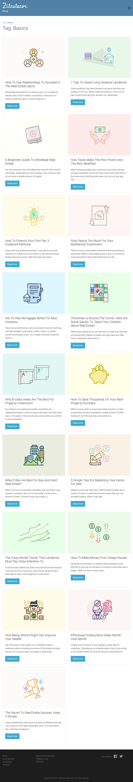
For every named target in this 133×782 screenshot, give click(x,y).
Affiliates (7, 762)
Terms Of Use (42, 759)
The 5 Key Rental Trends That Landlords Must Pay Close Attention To (32, 559)
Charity (6, 765)
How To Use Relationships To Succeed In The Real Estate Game (32, 84)
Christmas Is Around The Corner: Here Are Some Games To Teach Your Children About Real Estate (99, 322)
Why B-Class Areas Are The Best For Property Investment (29, 401)
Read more (13, 107)
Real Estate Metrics (45, 756)
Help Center (8, 759)
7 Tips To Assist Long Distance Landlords (99, 82)
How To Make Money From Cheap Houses (99, 558)
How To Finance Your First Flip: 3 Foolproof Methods (27, 242)
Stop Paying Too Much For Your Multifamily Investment (92, 242)
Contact (40, 762)
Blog (4, 23)
